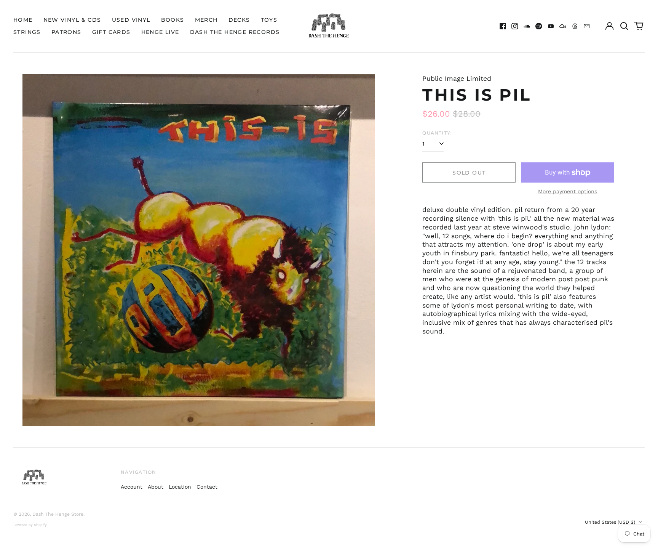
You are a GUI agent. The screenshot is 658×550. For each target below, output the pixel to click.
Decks (239, 19)
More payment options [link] (567, 191)
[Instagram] (514, 26)
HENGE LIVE (160, 32)
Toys (269, 19)
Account (131, 487)
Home (23, 19)
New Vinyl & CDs (72, 19)
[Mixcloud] (562, 26)
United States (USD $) (611, 522)
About (155, 487)
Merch (206, 19)
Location (180, 487)
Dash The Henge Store (57, 514)
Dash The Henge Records (235, 32)
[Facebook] (503, 26)
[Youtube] (551, 26)
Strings (27, 32)
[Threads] (575, 26)
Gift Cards (111, 32)
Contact (206, 487)
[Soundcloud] (527, 26)
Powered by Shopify (30, 525)
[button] (624, 26)
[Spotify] (538, 26)
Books (172, 19)
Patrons (66, 32)
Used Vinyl (131, 19)
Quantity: (437, 133)
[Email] (586, 26)
